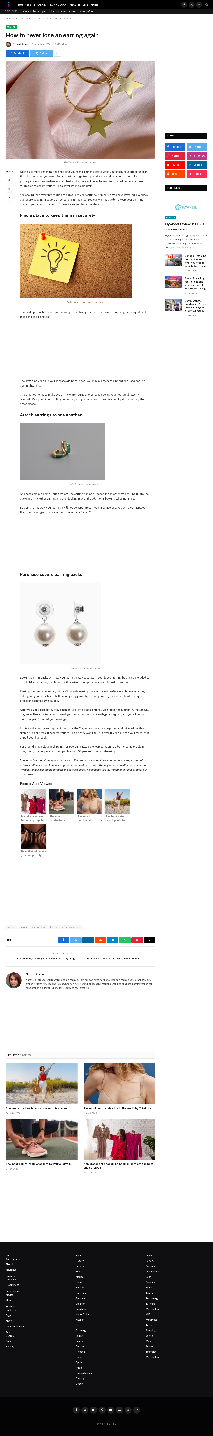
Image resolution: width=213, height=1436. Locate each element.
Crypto (9, 1315)
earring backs (39, 927)
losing (53, 927)
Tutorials (150, 1303)
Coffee (10, 1336)
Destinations (152, 1271)
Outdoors (81, 1346)
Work (148, 1341)
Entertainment (13, 1291)
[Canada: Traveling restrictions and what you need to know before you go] (173, 260)
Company (11, 1279)
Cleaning (80, 1303)
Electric (10, 1264)
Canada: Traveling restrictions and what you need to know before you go (196, 261)
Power (149, 1255)
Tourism (150, 1293)
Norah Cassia (22, 44)
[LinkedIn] (9, 197)
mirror (28, 176)
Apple (79, 1362)
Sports (149, 1335)
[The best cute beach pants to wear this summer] (42, 1083)
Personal (80, 1351)
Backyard (81, 1287)
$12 (36, 746)
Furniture (81, 1309)
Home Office (83, 1314)
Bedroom (80, 1298)
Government (12, 1285)
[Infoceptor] (8, 4)
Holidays (10, 1346)
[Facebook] (9, 180)
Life (85, 4)
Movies (9, 1295)
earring (97, 171)
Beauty (80, 1261)
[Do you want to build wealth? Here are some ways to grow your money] (173, 305)
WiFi (148, 1314)
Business (24, 4)
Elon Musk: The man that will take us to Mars (114, 958)
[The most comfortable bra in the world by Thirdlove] (119, 1083)
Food (8, 1332)
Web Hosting (152, 1309)
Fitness (80, 1266)
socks (75, 181)
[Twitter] (9, 189)
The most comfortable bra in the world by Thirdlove (117, 1108)
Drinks (9, 1341)
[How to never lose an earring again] (80, 110)
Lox (22, 728)
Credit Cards (12, 1310)
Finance (40, 4)
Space (149, 1287)
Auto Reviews (13, 1259)
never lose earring (71, 927)
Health (74, 4)
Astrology (81, 1330)
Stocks (149, 1346)
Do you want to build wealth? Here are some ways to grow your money (195, 306)
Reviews (170, 217)
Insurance (11, 1269)
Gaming (80, 1378)
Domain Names (84, 1373)
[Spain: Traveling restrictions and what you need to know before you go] (173, 282)
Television (151, 1351)
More (94, 4)
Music (9, 1300)
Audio (79, 1367)
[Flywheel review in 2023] (186, 207)
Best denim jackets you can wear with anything (46, 958)
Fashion (11, 27)
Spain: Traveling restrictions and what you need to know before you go (60, 11)
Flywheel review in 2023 (184, 224)
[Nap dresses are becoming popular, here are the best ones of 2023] (119, 1139)
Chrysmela (72, 691)
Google (80, 1383)
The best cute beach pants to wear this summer (37, 1108)
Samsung (151, 1266)
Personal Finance (15, 1326)
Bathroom (81, 1293)
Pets (78, 1357)
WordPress (151, 1319)
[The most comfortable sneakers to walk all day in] (42, 1139)
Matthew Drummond (177, 229)
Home (79, 1282)
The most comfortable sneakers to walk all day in (38, 1164)
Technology (57, 4)
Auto (8, 1255)
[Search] (206, 4)
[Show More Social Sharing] (57, 53)
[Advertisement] (89, 348)
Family (79, 1335)
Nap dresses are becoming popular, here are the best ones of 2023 (118, 1165)
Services (150, 1282)
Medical (80, 1277)
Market (10, 1320)
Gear (148, 1277)
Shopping (151, 1330)
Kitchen (80, 1319)
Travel (149, 1325)
